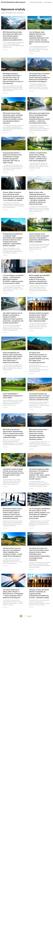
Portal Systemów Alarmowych (13, 2)
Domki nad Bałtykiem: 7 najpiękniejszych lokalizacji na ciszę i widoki (13, 396)
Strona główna (48, 2)
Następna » (29, 616)
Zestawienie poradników (36, 2)
